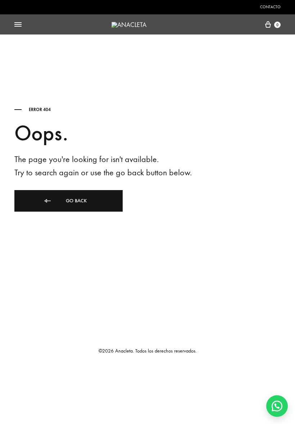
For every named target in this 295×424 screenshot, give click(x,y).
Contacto (270, 7)
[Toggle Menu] (18, 25)
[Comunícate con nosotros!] (277, 406)
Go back (75, 201)
